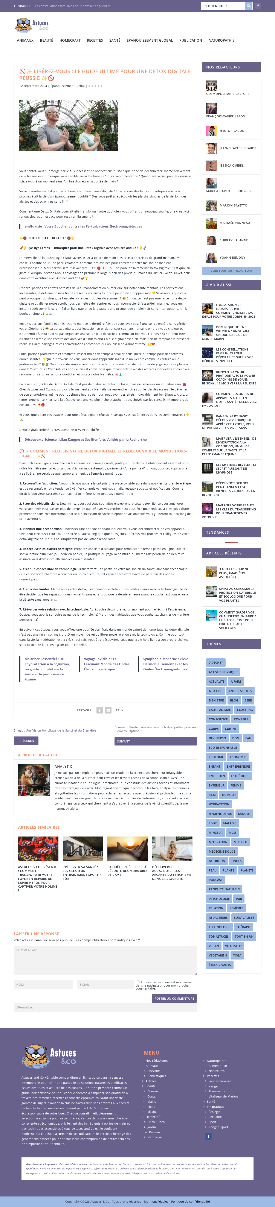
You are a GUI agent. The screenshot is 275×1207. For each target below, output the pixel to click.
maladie (229, 823)
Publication (190, 41)
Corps (151, 1096)
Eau (248, 738)
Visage (152, 1112)
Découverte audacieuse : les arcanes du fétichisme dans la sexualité (171, 873)
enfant (214, 766)
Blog (234, 700)
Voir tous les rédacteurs (231, 271)
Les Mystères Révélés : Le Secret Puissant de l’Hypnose (236, 468)
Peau (213, 870)
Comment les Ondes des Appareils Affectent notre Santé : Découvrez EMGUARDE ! (229, 400)
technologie (219, 927)
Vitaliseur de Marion (223, 1096)
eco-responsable (223, 747)
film (212, 795)
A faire (236, 681)
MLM (232, 832)
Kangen (244, 814)
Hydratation (219, 804)
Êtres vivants (220, 965)
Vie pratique (216, 1107)
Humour (229, 795)
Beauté (46, 41)
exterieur (217, 785)
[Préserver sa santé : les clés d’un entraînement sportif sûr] (83, 849)
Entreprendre (238, 766)
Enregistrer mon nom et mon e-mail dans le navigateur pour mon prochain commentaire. (164, 985)
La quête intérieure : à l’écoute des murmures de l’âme (127, 871)
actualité (217, 681)
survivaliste (244, 917)
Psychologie (219, 899)
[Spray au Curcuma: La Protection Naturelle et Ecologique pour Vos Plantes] (211, 591)
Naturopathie (221, 41)
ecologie (216, 757)
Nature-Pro (217, 1071)
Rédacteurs (218, 917)
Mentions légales (156, 1201)
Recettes (95, 41)
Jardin (151, 1127)
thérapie (243, 927)
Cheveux (153, 1091)
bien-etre (216, 700)
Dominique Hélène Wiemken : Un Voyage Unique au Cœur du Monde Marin (226, 333)
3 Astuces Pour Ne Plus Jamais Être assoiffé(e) (234, 573)
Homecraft (153, 1117)
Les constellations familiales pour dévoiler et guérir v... (73, 6)
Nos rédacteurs (187, 5)
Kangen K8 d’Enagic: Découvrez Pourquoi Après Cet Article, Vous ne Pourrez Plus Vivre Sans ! (228, 422)
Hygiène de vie (220, 814)
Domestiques (156, 1076)
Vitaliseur (233, 946)
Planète (247, 870)
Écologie (214, 1112)
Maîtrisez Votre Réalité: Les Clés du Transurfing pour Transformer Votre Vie (229, 511)
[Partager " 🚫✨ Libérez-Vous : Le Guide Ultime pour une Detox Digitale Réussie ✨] (99, 710)
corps (214, 729)
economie (238, 757)
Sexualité (215, 1117)
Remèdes (236, 908)
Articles (151, 1081)
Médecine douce (222, 851)
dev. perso (217, 738)
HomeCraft (70, 41)
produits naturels (224, 889)
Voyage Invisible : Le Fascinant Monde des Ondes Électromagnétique (106, 664)
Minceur (216, 832)
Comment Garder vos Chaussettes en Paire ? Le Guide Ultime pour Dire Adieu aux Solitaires (237, 620)
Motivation (218, 842)
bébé (248, 700)
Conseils (241, 719)
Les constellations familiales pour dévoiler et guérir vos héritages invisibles (227, 355)
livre (213, 823)
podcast (216, 880)
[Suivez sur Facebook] (208, 1136)
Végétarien (218, 955)
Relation (216, 908)
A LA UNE (215, 691)
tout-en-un (244, 936)
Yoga (237, 955)
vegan (214, 946)
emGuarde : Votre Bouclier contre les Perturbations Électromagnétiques (83, 226)
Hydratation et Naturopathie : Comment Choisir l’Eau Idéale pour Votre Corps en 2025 (228, 311)
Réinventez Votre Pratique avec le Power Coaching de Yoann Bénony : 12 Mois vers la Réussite (229, 378)
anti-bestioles (240, 691)
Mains (151, 1101)
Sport (212, 1122)
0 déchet (216, 662)
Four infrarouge (220, 1081)
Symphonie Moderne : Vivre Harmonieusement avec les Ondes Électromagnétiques (165, 664)
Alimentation (218, 1066)
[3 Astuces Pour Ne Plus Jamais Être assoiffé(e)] (211, 571)
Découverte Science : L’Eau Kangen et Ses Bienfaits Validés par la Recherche (86, 439)
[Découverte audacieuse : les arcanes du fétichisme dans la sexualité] (172, 849)
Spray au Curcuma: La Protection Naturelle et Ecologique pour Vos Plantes (237, 595)
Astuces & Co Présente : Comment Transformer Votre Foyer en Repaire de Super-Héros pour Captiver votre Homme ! (38, 878)
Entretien (217, 776)
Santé (114, 41)
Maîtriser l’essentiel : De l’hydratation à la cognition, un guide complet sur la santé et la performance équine (47, 669)
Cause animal (220, 710)
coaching (245, 710)
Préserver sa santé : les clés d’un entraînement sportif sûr (82, 873)
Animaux (25, 41)
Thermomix (217, 1091)
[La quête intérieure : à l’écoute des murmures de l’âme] (127, 849)
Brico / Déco (156, 1122)
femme (236, 785)
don (235, 738)
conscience (218, 719)
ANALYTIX (63, 766)
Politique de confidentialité (190, 1201)
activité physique (223, 672)
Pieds (151, 1107)
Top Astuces (219, 936)
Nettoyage (154, 1137)
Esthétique (240, 776)
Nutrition (217, 861)
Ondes (236, 861)
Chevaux (153, 1071)
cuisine (231, 729)
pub (239, 899)
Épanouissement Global (150, 41)
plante (228, 870)
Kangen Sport (218, 1127)
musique (241, 842)
